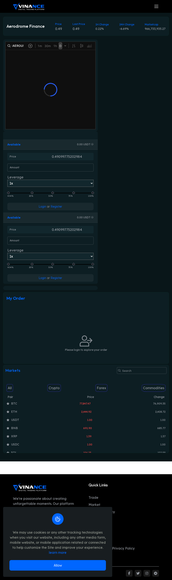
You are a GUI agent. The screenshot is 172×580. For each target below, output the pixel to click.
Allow (58, 565)
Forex (101, 388)
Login (42, 206)
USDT (15, 420)
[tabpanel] (86, 426)
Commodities (153, 388)
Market (94, 505)
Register (56, 206)
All (10, 388)
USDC (15, 444)
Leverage (15, 177)
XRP (14, 436)
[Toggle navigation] (156, 6)
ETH (14, 412)
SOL (14, 452)
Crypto (54, 388)
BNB (14, 428)
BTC (14, 403)
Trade (93, 497)
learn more (57, 552)
